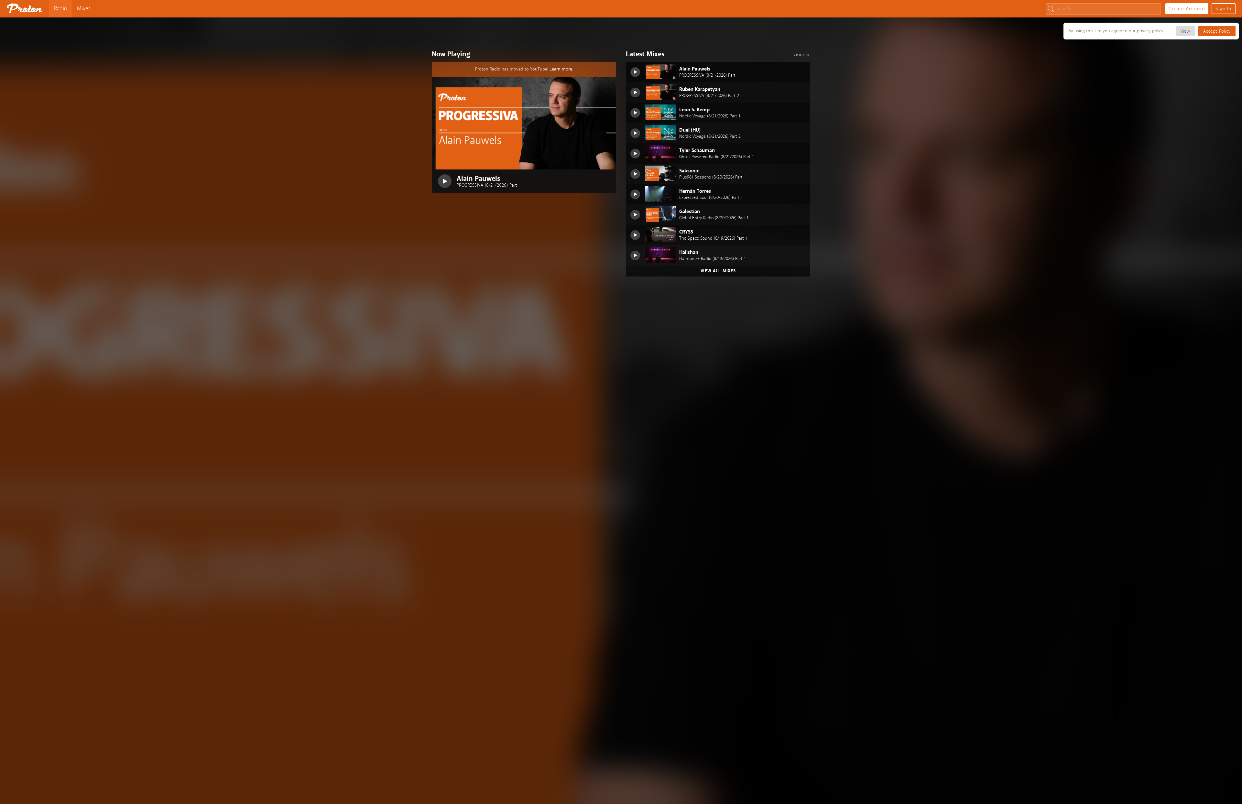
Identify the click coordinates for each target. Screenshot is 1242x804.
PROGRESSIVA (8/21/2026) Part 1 (489, 185)
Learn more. (561, 69)
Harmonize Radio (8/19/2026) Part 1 (712, 258)
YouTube (802, 55)
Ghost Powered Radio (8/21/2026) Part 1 (716, 157)
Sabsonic (689, 170)
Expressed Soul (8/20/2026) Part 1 (711, 197)
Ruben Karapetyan (699, 89)
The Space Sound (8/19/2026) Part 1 (713, 238)
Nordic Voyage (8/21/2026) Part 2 (710, 136)
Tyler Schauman (697, 150)
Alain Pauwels (478, 178)
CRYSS (686, 231)
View (1185, 31)
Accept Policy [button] (1217, 31)
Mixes (84, 8)
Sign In (1223, 8)
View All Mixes (718, 271)
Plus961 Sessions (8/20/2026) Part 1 (712, 177)
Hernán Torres (695, 191)
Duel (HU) (690, 130)
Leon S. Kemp (694, 109)
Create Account (1187, 8)
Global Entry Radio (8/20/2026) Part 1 (713, 218)
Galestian (689, 211)
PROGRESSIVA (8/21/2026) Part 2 (709, 95)
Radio (60, 8)
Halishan (688, 252)
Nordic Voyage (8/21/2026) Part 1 (709, 116)
